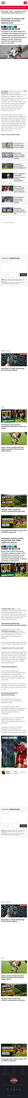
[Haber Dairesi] (3, 2)
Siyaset (14, 1067)
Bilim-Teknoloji (5, 1074)
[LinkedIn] (10, 27)
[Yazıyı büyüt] (10, 29)
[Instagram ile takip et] (25, 772)
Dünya (14, 1072)
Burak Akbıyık (8, 772)
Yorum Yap (5, 29)
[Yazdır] (19, 29)
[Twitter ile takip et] (23, 772)
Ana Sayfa (5, 11)
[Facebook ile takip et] (22, 772)
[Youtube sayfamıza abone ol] (14, 1089)
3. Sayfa (14, 1069)
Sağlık (13, 1071)
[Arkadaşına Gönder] (16, 29)
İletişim (16, 1085)
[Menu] (25, 3)
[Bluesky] (7, 27)
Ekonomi (22, 1067)
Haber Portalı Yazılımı (15, 1095)
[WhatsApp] (13, 27)
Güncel (5, 1067)
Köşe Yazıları (14, 1074)
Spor (11, 11)
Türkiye (5, 1069)
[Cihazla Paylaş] (16, 27)
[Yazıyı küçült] (13, 29)
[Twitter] (5, 27)
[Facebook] (2, 27)
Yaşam (22, 1074)
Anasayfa (5, 1085)
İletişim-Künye (11, 1085)
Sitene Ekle (14, 1086)
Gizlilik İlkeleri (22, 1085)
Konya (22, 1069)
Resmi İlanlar (5, 1072)
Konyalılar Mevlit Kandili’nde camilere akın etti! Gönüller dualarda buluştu (15, 7)
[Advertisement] (14, 74)
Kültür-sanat (23, 1072)
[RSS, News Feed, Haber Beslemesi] (20, 1089)
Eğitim (22, 1071)
